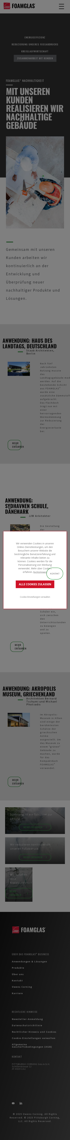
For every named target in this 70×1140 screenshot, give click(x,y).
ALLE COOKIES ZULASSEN (35, 584)
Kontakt (54, 573)
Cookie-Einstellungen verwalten (35, 596)
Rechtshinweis (40, 572)
